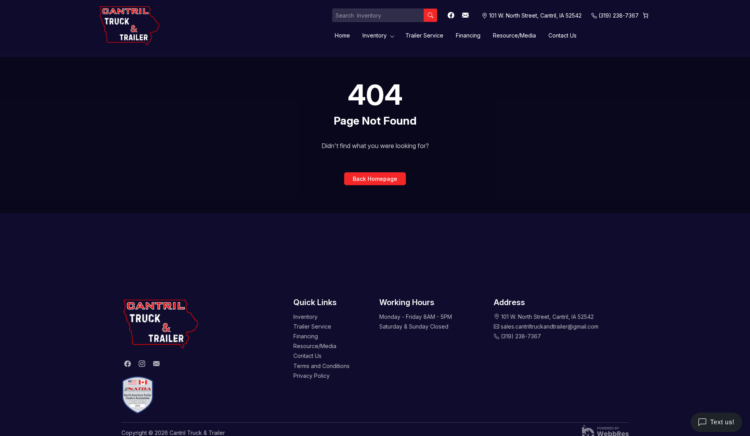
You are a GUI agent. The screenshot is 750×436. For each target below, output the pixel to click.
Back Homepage (375, 178)
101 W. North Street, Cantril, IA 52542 (547, 316)
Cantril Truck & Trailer (197, 432)
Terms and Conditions (321, 366)
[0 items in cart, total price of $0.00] (645, 15)
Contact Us (562, 35)
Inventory (374, 35)
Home (342, 35)
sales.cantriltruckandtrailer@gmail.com (549, 326)
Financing (468, 35)
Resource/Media (514, 35)
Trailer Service (424, 35)
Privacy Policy (311, 375)
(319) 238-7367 (618, 15)
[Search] (430, 15)
